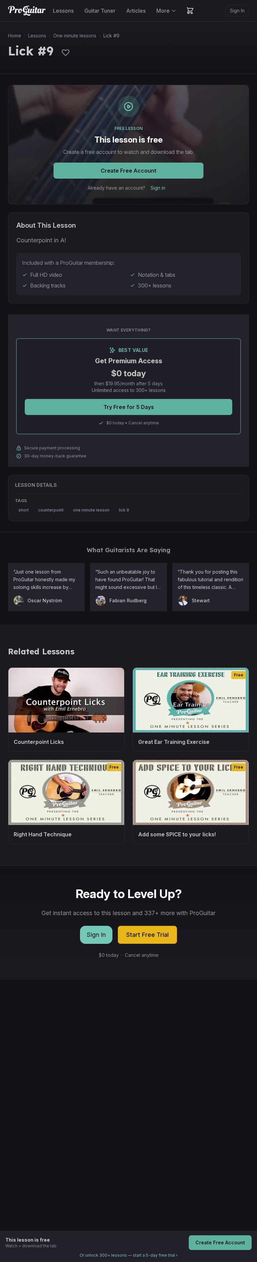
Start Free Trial (147, 934)
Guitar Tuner (99, 10)
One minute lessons (74, 35)
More (163, 10)
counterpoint (51, 509)
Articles (136, 10)
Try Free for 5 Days (128, 407)
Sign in (158, 188)
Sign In (237, 10)
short (23, 509)
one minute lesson (91, 509)
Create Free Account (128, 170)
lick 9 (124, 509)
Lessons (63, 10)
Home (14, 35)
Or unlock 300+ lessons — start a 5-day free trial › (129, 1255)
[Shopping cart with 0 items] (190, 10)
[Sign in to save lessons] (66, 52)
